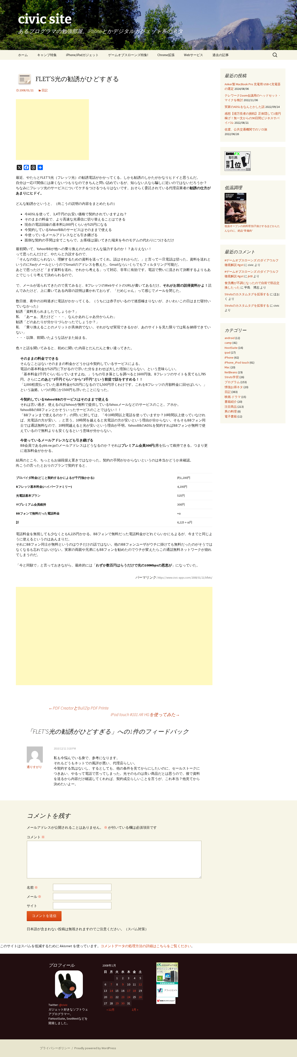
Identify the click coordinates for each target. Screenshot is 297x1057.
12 (140, 984)
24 (128, 997)
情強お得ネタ (234, 387)
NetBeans (231, 372)
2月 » (135, 1010)
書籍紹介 (231, 402)
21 (111, 997)
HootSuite (231, 348)
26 (140, 997)
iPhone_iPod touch (237, 362)
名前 (32, 887)
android (230, 338)
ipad (227, 352)
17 (128, 991)
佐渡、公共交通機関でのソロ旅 (246, 129)
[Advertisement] (52, 129)
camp (228, 343)
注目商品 (231, 407)
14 (111, 991)
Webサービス (193, 55)
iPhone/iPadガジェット (82, 55)
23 (122, 997)
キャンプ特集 (47, 55)
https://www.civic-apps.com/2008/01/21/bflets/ (185, 577)
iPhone (229, 357)
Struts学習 (232, 377)
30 (122, 1003)
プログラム (232, 382)
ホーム (23, 55)
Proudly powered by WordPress (95, 1048)
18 (134, 991)
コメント (36, 837)
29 (116, 1003)
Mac (227, 367)
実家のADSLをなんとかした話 (245, 107)
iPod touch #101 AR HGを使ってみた (145, 714)
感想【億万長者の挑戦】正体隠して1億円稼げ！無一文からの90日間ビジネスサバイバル (253, 118)
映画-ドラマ (233, 397)
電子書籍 (231, 416)
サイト (32, 905)
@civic (63, 1005)
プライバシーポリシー (55, 1048)
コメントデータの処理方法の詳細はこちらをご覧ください (146, 946)
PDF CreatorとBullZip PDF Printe (78, 708)
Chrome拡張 (166, 55)
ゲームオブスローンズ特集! (128, 55)
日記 (45, 90)
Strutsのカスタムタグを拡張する (247, 294)
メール (34, 896)
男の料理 (231, 411)
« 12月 (111, 1010)
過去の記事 (220, 55)
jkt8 (250, 276)
